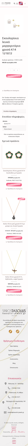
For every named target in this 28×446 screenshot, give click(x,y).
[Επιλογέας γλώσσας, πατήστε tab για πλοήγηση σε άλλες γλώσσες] (21, 3)
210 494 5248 (16, 408)
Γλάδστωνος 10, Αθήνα (16, 392)
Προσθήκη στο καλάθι (14, 76)
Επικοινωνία (14, 367)
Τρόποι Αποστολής (14, 354)
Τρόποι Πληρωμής (14, 350)
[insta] (17, 331)
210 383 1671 (16, 397)
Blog (14, 363)
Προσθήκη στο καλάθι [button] (14, 184)
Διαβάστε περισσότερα (14, 237)
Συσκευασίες (14, 359)
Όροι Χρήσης (14, 346)
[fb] (10, 331)
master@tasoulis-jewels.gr (16, 412)
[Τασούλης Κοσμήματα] (5, 3)
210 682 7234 (16, 388)
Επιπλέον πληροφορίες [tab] (10, 111)
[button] (15, 3)
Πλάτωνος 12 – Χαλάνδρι (16, 383)
